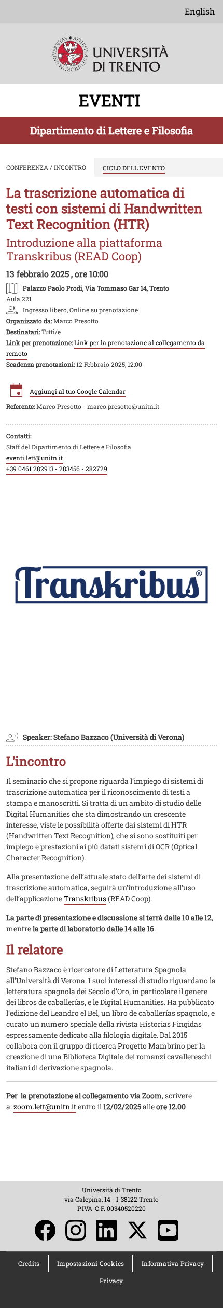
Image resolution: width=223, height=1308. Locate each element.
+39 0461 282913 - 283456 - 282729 (56, 468)
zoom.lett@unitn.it (44, 1106)
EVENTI (111, 100)
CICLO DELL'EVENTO (134, 167)
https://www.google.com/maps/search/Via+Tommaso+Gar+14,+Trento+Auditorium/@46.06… (96, 287)
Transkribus (85, 898)
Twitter (137, 1230)
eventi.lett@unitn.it (34, 457)
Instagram (75, 1230)
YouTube (168, 1230)
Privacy (111, 1280)
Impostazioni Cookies (90, 1263)
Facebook (45, 1230)
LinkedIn (106, 1230)
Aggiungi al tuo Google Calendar (78, 391)
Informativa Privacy (173, 1263)
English (200, 11)
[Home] (111, 61)
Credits (28, 1263)
